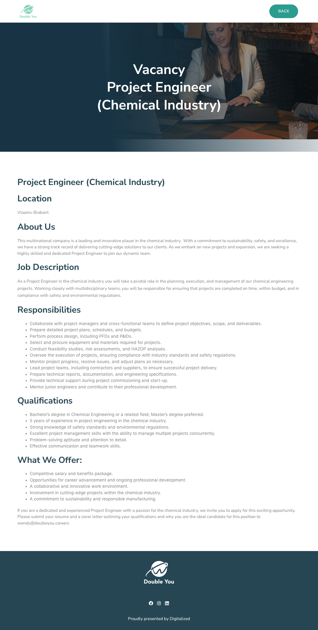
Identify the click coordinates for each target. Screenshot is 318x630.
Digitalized (180, 619)
